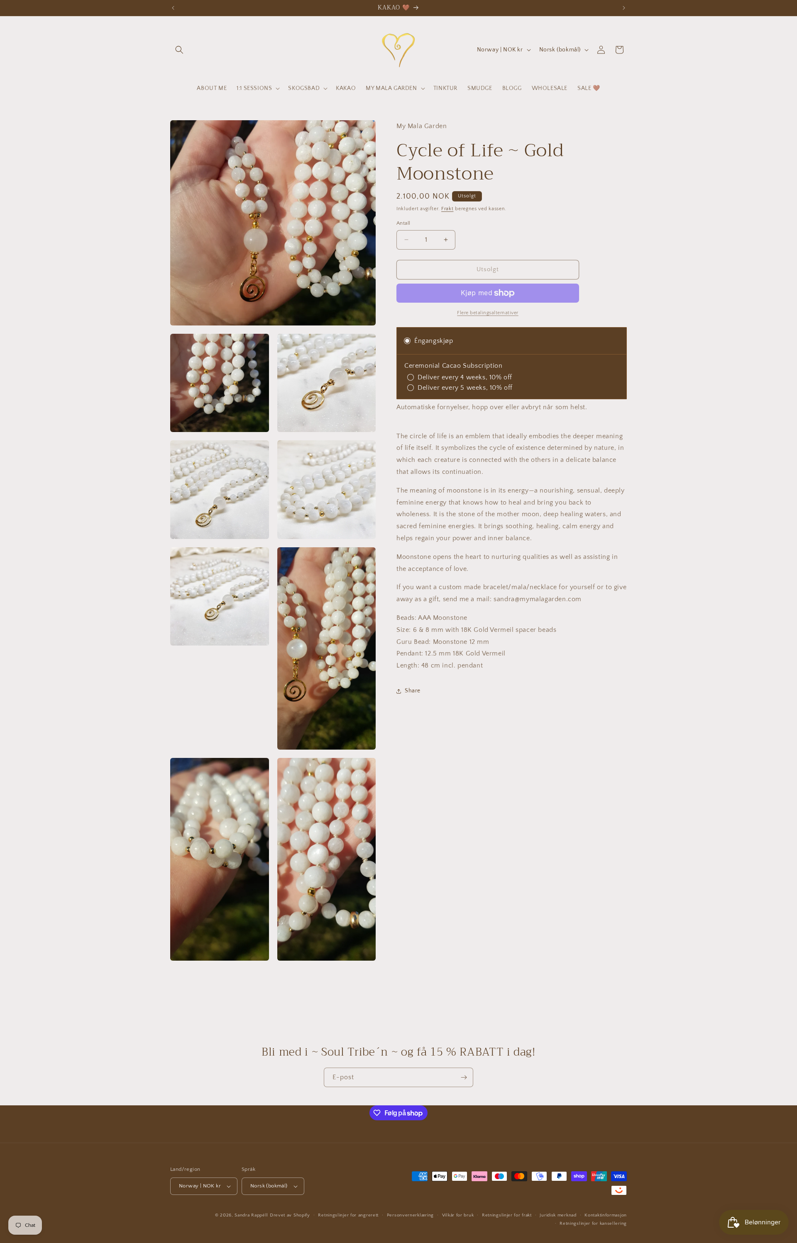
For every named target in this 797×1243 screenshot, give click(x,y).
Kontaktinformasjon (605, 1215)
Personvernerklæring (410, 1215)
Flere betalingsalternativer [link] (487, 313)
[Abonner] (464, 1077)
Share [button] (413, 690)
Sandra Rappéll (251, 1215)
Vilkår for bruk (458, 1215)
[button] (179, 50)
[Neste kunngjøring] (624, 8)
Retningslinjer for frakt (507, 1215)
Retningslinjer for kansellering (593, 1223)
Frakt (447, 208)
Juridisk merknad (558, 1215)
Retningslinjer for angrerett (348, 1215)
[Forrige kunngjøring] (173, 8)
